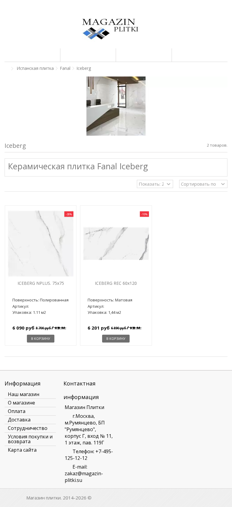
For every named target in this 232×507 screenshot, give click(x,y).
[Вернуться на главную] (6, 69)
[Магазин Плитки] (116, 30)
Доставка (19, 419)
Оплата (16, 411)
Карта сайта (22, 449)
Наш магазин (23, 394)
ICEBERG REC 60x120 (116, 283)
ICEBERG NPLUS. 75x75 (41, 283)
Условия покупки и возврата (30, 439)
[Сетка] (8, 185)
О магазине (21, 402)
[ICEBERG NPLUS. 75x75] (40, 243)
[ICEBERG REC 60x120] (116, 243)
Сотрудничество (27, 428)
